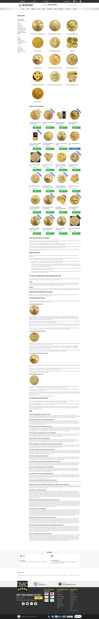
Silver (23, 8)
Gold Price (72, 591)
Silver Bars (19, 25)
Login (76, 1)
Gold (28, 8)
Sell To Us (61, 8)
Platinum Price (73, 594)
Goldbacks (19, 43)
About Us (72, 605)
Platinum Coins (20, 48)
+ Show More (19, 577)
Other (55, 8)
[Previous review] (19, 561)
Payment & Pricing (60, 598)
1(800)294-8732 (42, 584)
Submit (38, 598)
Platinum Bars (20, 49)
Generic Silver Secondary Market (22, 33)
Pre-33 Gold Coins (21, 40)
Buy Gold (72, 603)
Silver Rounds (20, 26)
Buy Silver (72, 601)
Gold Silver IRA (73, 598)
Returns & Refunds (60, 596)
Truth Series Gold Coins (22, 42)
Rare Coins (49, 8)
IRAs (44, 8)
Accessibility (59, 603)
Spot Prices (68, 8)
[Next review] (80, 561)
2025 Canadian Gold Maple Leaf (35, 351)
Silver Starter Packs (21, 31)
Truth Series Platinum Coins (21, 51)
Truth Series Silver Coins (22, 29)
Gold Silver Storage (73, 596)
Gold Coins (19, 37)
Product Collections (74, 610)
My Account (59, 591)
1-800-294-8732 (67, 1)
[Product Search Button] (80, 5)
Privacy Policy (59, 601)
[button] (78, 616)
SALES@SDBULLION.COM (69, 584)
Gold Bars (19, 39)
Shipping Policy (60, 594)
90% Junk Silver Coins (21, 28)
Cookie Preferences (61, 605)
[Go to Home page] (26, 5)
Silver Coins (20, 23)
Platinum (33, 8)
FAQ (71, 608)
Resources (75, 8)
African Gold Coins (38, 67)
